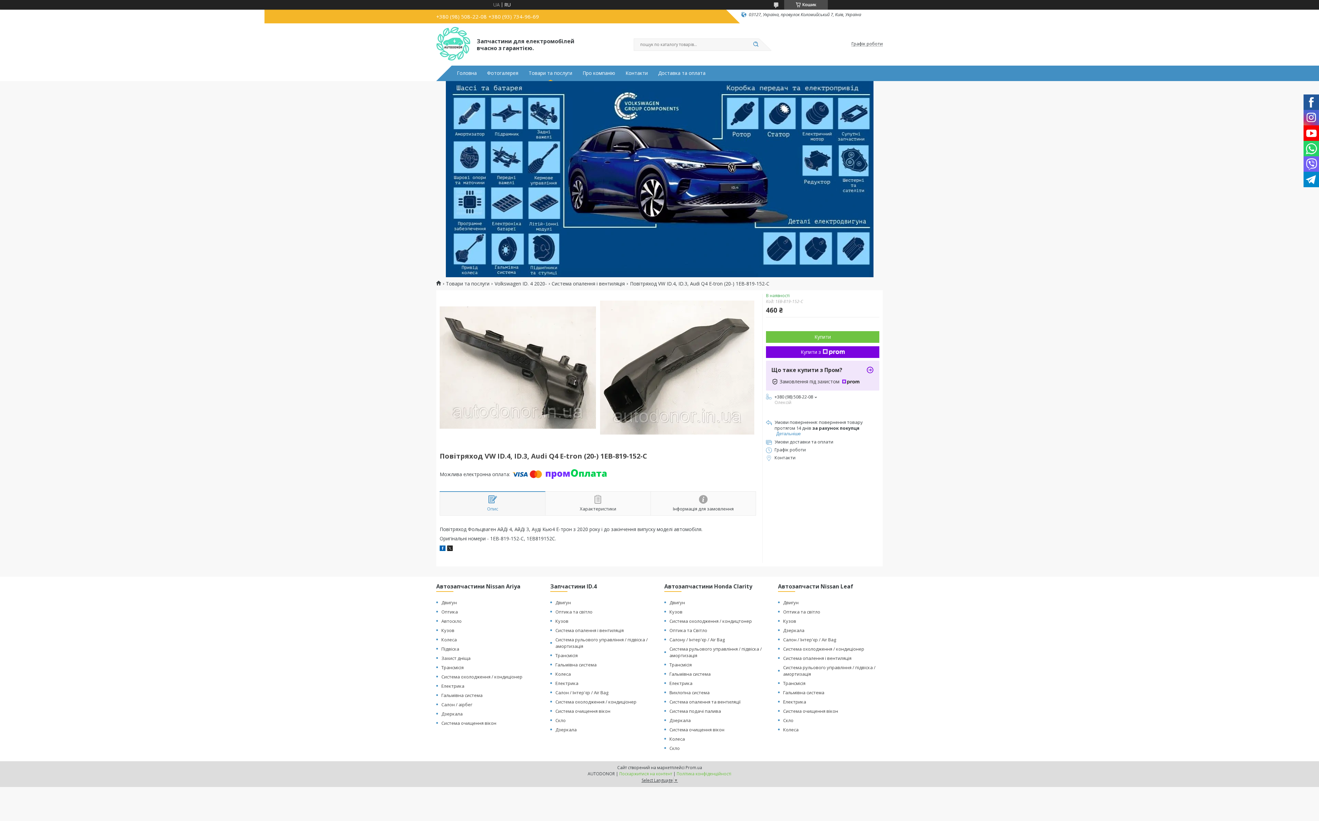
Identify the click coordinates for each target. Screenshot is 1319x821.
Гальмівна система (462, 695)
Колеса (449, 640)
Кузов (447, 630)
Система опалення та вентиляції (705, 702)
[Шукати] (756, 44)
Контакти (636, 73)
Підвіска (450, 649)
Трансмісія (452, 667)
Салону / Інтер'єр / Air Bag (697, 640)
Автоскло (451, 621)
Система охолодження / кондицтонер (710, 621)
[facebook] (443, 549)
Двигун (449, 602)
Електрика (452, 686)
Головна (467, 73)
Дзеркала (452, 714)
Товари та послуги (550, 73)
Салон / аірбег (456, 704)
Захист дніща (456, 658)
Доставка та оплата (682, 73)
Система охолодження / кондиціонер (481, 677)
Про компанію (599, 73)
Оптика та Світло (688, 630)
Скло (560, 720)
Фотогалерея (502, 73)
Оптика (449, 612)
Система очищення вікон (468, 723)
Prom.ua (694, 768)
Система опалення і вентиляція (588, 284)
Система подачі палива (695, 711)
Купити (822, 337)
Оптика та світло (574, 612)
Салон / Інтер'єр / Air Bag (581, 692)
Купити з (811, 352)
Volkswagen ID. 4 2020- (521, 284)
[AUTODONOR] (453, 44)
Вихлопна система (689, 692)
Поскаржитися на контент (645, 774)
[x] (450, 549)
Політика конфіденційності (704, 774)
